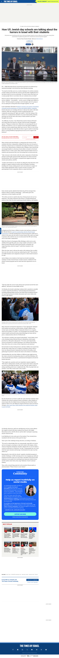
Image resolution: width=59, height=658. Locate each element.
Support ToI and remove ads (53, 1)
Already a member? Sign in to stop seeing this (20, 516)
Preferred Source (39, 38)
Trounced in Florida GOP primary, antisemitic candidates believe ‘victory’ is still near (24, 551)
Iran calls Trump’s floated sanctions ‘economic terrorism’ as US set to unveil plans (24, 535)
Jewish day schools (25, 574)
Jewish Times (8, 574)
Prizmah (36, 574)
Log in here (36, 582)
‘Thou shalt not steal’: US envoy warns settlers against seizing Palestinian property (32, 536)
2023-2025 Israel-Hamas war (16, 574)
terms (34, 139)
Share (29, 44)
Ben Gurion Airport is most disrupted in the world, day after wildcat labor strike (15, 535)
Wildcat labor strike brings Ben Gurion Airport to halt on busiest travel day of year (7, 550)
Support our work (20, 514)
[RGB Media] (28, 655)
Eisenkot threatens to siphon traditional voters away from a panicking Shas (15, 550)
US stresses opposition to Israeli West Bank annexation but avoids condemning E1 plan (32, 551)
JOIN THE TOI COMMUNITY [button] (32, 579)
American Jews (31, 574)
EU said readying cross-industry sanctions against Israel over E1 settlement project (7, 535)
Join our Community (42, 1)
